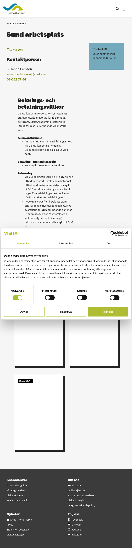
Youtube (76, 529)
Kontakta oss (75, 485)
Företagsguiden (16, 490)
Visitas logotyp (15, 534)
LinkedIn (76, 524)
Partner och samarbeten (82, 495)
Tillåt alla (107, 311)
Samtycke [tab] (23, 243)
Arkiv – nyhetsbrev (21, 519)
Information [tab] (66, 243)
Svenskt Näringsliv (17, 500)
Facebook (77, 519)
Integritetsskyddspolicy (81, 505)
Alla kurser (18, 23)
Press (10, 524)
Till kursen (15, 49)
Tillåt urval (66, 311)
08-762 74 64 (16, 79)
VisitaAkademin (16, 495)
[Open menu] (125, 8)
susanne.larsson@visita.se (26, 74)
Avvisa (24, 311)
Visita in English (77, 500)
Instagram (77, 534)
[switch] (50, 297)
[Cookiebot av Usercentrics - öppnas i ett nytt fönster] (113, 233)
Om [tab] (109, 243)
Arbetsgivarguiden (17, 485)
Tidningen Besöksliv (18, 529)
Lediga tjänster (76, 490)
